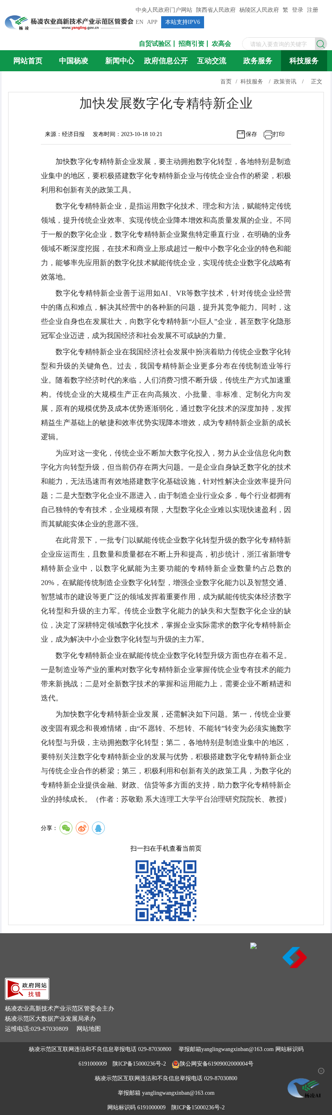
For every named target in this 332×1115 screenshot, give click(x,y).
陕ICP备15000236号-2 (139, 1064)
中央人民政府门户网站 (164, 10)
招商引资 (191, 43)
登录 (297, 10)
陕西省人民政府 (216, 10)
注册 (312, 10)
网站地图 (89, 1029)
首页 (226, 82)
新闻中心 (119, 61)
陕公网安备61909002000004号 (216, 1064)
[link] (27, 997)
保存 (251, 134)
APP (152, 22)
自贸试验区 (155, 43)
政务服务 (257, 61)
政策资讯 (285, 82)
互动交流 (211, 61)
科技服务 (304, 61)
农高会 (221, 43)
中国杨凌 (73, 61)
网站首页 (28, 61)
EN (139, 22)
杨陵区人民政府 (259, 10)
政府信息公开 (166, 61)
